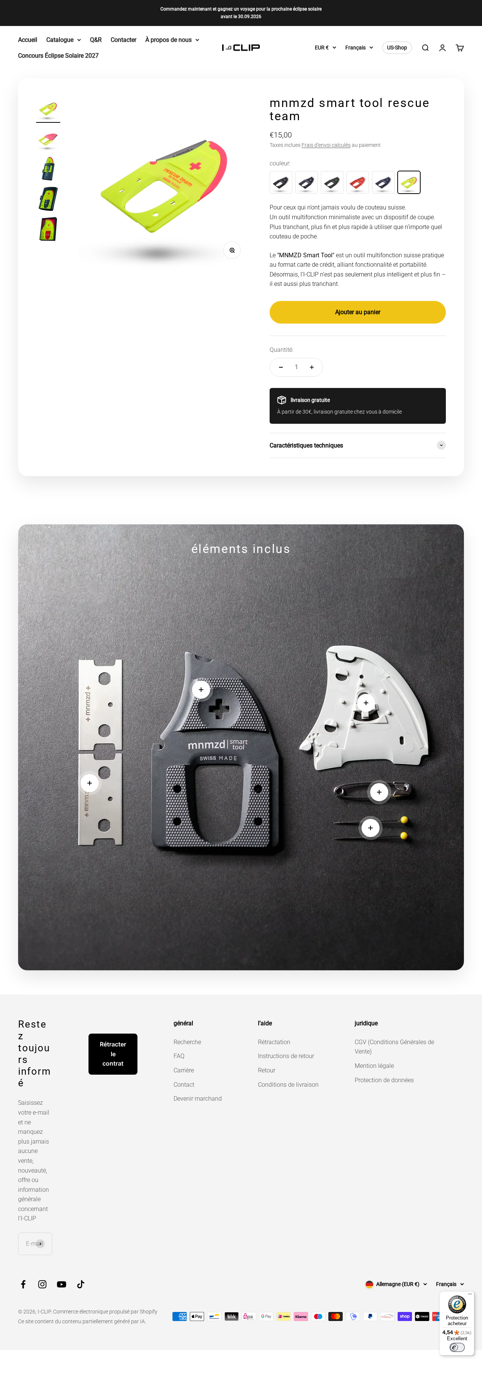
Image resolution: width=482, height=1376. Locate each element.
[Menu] (469, 1295)
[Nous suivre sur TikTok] (81, 1284)
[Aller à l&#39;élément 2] (48, 140)
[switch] (457, 1347)
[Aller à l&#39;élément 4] (48, 200)
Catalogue (59, 39)
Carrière (184, 1070)
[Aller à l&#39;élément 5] (48, 230)
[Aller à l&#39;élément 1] (48, 109)
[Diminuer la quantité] (281, 367)
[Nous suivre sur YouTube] (61, 1284)
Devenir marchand (198, 1098)
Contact (184, 1084)
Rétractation (274, 1042)
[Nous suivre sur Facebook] (23, 1284)
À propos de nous (168, 39)
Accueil (27, 39)
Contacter (123, 39)
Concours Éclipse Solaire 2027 (58, 55)
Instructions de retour (286, 1056)
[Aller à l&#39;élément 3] (48, 170)
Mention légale (374, 1065)
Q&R (96, 39)
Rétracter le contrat (113, 1053)
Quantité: (281, 349)
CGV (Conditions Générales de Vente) (394, 1046)
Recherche (187, 1042)
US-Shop (397, 47)
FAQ (179, 1056)
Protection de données (384, 1080)
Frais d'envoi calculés (326, 145)
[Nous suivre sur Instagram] (42, 1284)
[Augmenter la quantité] (312, 367)
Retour (266, 1070)
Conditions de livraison (288, 1084)
